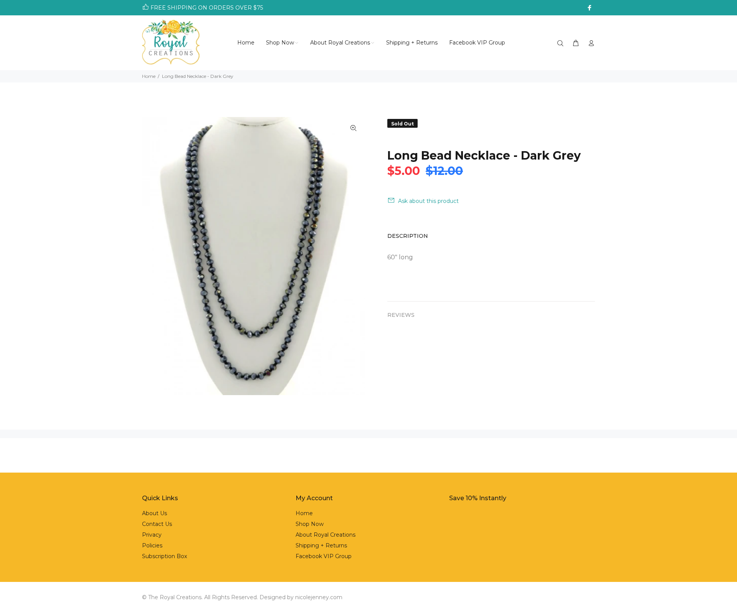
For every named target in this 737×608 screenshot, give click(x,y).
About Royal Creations (325, 534)
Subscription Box (164, 556)
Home (148, 76)
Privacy (152, 534)
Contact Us (157, 524)
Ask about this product (428, 201)
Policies (152, 545)
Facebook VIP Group (324, 556)
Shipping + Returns (321, 545)
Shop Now (310, 524)
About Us (154, 513)
